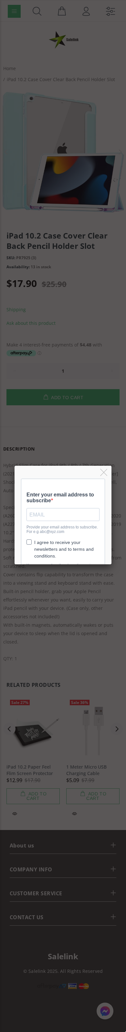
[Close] (104, 473)
